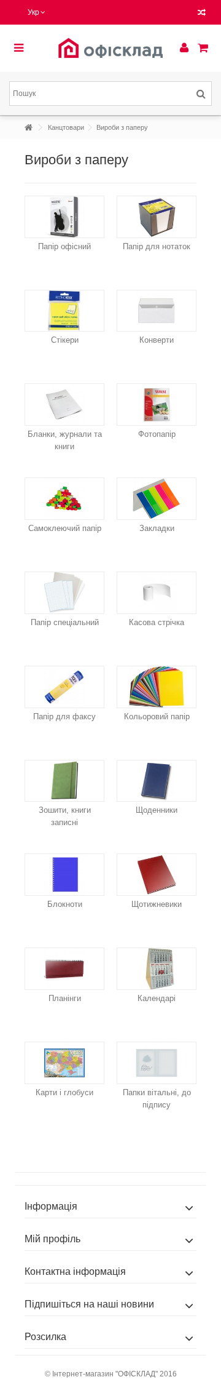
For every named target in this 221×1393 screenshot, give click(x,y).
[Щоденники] (156, 781)
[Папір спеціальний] (64, 593)
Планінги (64, 998)
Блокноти (64, 904)
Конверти (156, 340)
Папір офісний (64, 246)
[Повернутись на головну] (28, 127)
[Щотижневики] (156, 874)
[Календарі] (156, 969)
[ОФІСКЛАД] (110, 48)
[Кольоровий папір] (156, 687)
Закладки (156, 528)
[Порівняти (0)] (202, 13)
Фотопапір (157, 434)
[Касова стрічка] (156, 593)
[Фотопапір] (156, 404)
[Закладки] (156, 498)
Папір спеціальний (65, 622)
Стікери (65, 340)
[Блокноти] (64, 874)
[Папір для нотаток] (156, 217)
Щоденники (156, 810)
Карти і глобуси (64, 1092)
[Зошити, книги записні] (64, 781)
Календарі (157, 998)
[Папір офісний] (64, 217)
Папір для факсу (64, 716)
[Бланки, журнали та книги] (64, 404)
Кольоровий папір (157, 716)
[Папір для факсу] (64, 687)
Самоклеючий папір (64, 528)
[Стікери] (64, 311)
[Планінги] (64, 969)
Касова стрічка (156, 622)
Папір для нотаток (156, 246)
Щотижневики (156, 904)
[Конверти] (156, 311)
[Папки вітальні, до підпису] (156, 1063)
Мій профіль (52, 1239)
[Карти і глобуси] (64, 1063)
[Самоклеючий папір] (64, 498)
